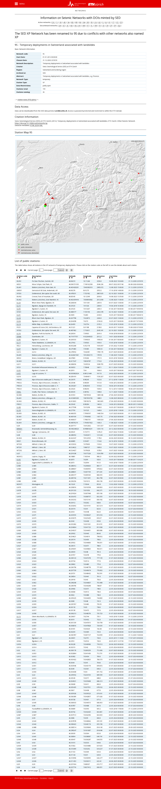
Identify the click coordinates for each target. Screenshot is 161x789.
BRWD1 (19, 429)
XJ (106, 22)
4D (64, 22)
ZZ (121, 22)
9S (92, 22)
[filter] (19, 278)
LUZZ (19, 373)
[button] (20, 4)
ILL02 (19, 460)
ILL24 (19, 318)
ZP (115, 25)
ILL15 (19, 306)
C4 (95, 22)
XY (109, 22)
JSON (37, 125)
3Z (64, 25)
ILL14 (19, 324)
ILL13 (19, 616)
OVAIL (19, 392)
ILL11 (19, 709)
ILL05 (19, 309)
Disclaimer (43, 778)
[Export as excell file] (67, 270)
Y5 (100, 25)
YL (92, 25)
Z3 (103, 25)
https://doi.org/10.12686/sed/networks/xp (31, 123)
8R (76, 22)
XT (88, 25)
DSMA (19, 337)
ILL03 (19, 370)
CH (53, 22)
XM (83, 25)
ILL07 (19, 349)
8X (80, 22)
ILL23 (19, 303)
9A (84, 22)
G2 (99, 22)
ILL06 (19, 340)
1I (57, 22)
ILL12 (19, 463)
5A (68, 22)
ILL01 (19, 315)
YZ (117, 22)
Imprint (51, 778)
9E (88, 22)
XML (41, 125)
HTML (32, 125)
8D (72, 22)
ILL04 (19, 321)
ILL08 (19, 407)
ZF (111, 25)
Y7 (113, 22)
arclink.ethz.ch (61, 111)
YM (95, 25)
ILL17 (19, 343)
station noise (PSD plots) (27, 99)
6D (71, 25)
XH (79, 25)
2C (68, 25)
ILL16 (19, 333)
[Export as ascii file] (71, 270)
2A (60, 25)
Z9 (107, 25)
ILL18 (19, 410)
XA (75, 25)
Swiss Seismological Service (28, 778)
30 (61, 22)
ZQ (119, 25)
